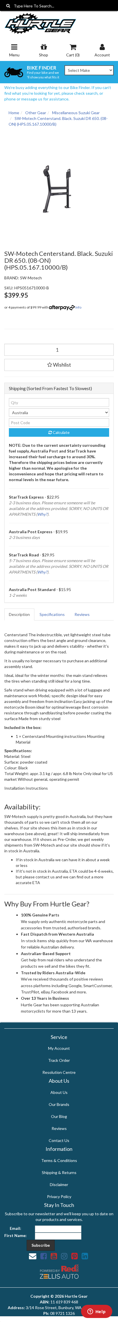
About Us (59, 1092)
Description (19, 614)
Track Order (59, 1060)
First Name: (15, 1235)
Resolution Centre (59, 1072)
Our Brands (59, 1104)
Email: (15, 1228)
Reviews (82, 614)
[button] (59, 365)
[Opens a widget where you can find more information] (96, 1312)
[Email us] (32, 1255)
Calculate (61, 432)
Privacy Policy (59, 1196)
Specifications (52, 614)
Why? (42, 514)
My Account (59, 1048)
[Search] (8, 5)
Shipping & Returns (59, 1172)
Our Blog (59, 1116)
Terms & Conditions (59, 1160)
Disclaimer (59, 1184)
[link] (43, 1255)
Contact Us (59, 1140)
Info (78, 307)
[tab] (19, 614)
